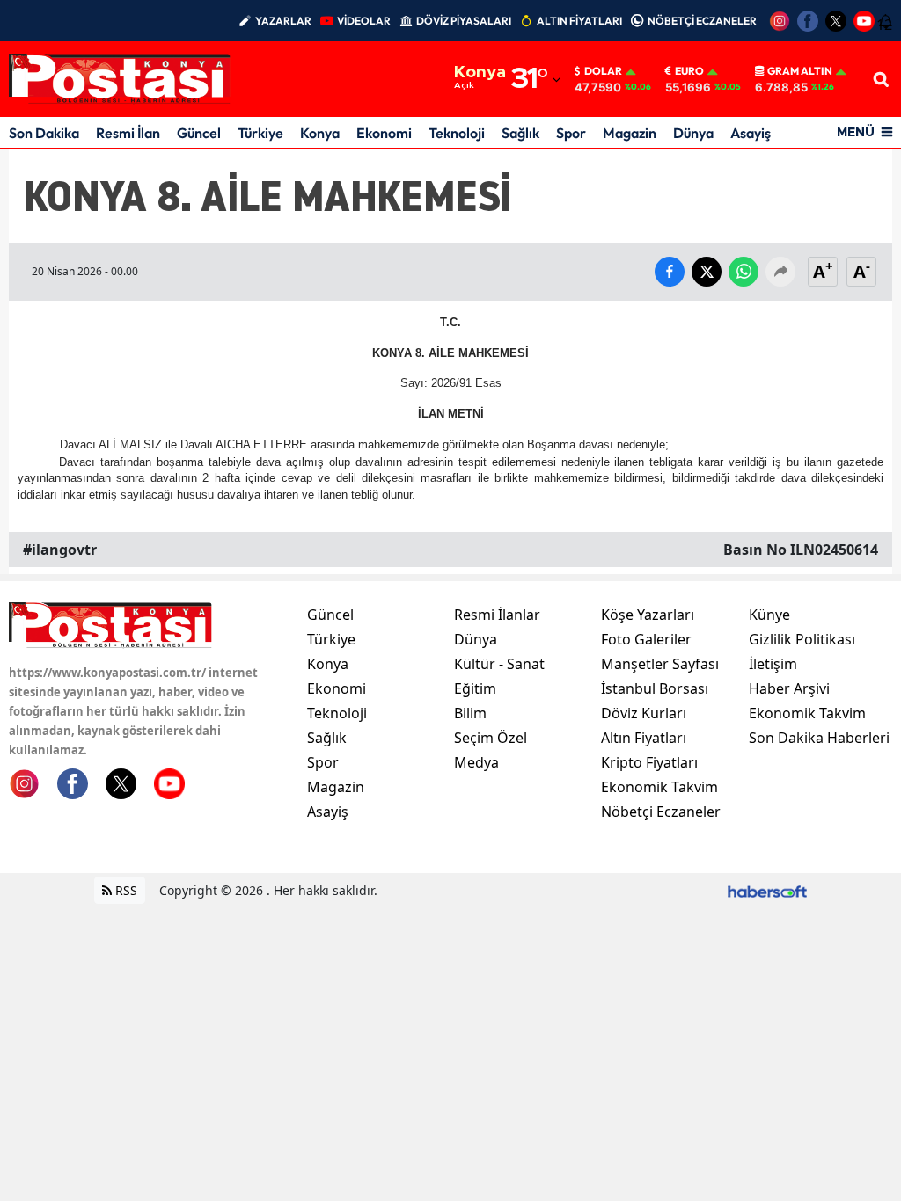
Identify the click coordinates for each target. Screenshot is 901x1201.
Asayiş (750, 133)
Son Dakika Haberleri (819, 737)
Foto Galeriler (646, 639)
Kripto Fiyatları (649, 762)
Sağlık (520, 133)
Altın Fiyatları (643, 737)
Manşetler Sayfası (660, 663)
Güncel (199, 133)
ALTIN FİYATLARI (579, 20)
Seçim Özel (490, 737)
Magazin (629, 133)
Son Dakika (44, 133)
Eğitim (475, 688)
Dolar (603, 71)
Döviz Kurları (643, 713)
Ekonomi (384, 133)
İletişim (773, 663)
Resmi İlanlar (497, 614)
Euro (689, 71)
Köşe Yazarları (647, 614)
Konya (320, 133)
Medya (476, 762)
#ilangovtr (60, 549)
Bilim (470, 713)
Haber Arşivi (789, 688)
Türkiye (260, 133)
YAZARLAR (283, 20)
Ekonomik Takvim (659, 787)
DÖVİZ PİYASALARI (463, 20)
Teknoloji (457, 133)
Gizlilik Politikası (802, 639)
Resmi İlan (128, 133)
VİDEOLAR (364, 20)
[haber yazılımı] (767, 890)
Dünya (693, 133)
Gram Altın (799, 71)
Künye (769, 614)
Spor (571, 133)
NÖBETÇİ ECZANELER (702, 20)
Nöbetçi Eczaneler (661, 811)
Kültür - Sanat (499, 663)
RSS (124, 890)
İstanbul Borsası (654, 688)
